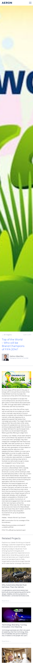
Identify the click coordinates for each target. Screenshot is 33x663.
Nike (3, 409)
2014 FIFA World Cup (22, 396)
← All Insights (7, 335)
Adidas (14, 436)
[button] (30, 3)
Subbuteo (8, 457)
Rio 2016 (20, 505)
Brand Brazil (14, 468)
